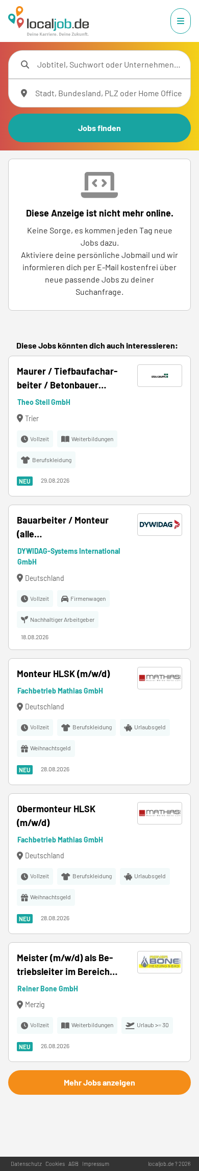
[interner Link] (48, 21)
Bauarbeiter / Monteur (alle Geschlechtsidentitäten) (67, 527)
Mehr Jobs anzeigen (99, 1082)
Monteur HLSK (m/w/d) (63, 673)
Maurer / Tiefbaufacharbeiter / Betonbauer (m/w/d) (67, 378)
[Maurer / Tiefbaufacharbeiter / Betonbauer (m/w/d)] (99, 426)
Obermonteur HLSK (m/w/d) (56, 815)
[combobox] (109, 64)
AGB (73, 1163)
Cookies (55, 1163)
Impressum (95, 1163)
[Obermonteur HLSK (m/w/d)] (99, 864)
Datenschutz (26, 1163)
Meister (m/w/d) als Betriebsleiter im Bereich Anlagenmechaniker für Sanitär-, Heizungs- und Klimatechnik (65, 965)
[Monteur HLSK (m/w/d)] (99, 722)
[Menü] (180, 21)
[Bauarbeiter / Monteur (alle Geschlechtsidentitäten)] (99, 577)
